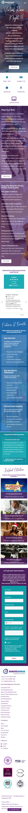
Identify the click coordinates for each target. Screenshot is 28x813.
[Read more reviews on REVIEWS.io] (14, 286)
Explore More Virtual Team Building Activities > (14, 476)
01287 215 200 (8, 166)
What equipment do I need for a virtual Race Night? (13, 459)
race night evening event (12, 163)
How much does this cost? (12, 439)
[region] (14, 302)
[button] (25, 3)
